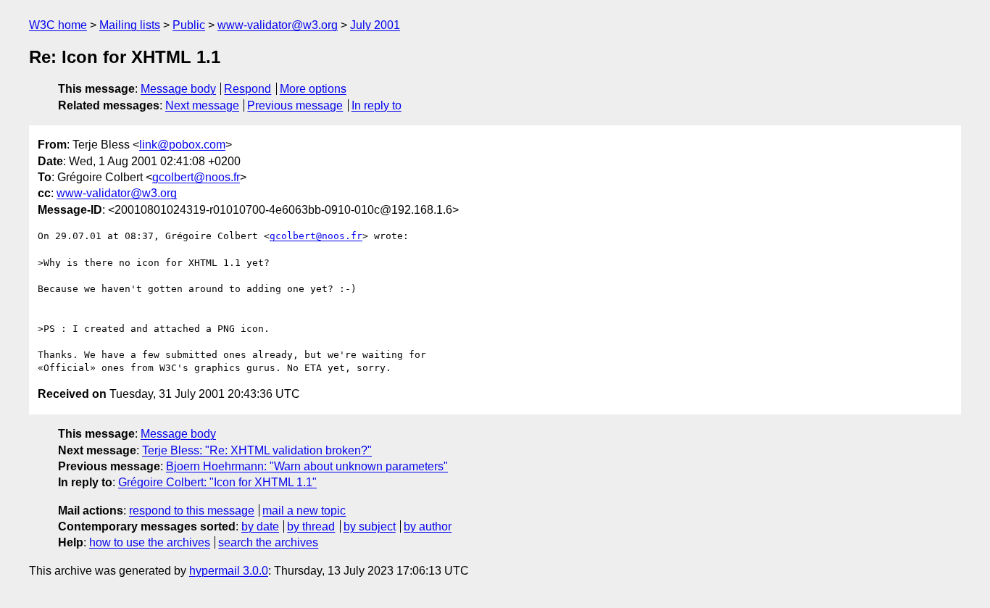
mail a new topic (304, 510)
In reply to (377, 105)
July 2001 (375, 25)
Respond (247, 89)
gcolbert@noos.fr (196, 177)
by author (428, 526)
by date (260, 526)
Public (188, 25)
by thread (311, 526)
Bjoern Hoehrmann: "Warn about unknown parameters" (307, 466)
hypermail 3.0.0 (228, 571)
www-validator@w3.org (277, 25)
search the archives (268, 542)
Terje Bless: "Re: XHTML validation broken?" (257, 450)
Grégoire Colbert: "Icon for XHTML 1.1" (217, 482)
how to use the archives (149, 542)
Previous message (295, 105)
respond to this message (191, 510)
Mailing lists (129, 25)
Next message (202, 105)
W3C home (58, 25)
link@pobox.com (182, 144)
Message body (178, 89)
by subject (370, 526)
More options (313, 89)
